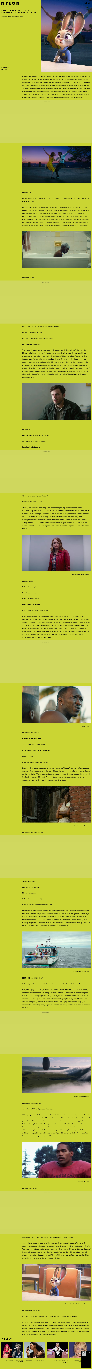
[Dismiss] (89, 1352)
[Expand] (83, 1352)
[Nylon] (10, 3)
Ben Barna (6, 67)
